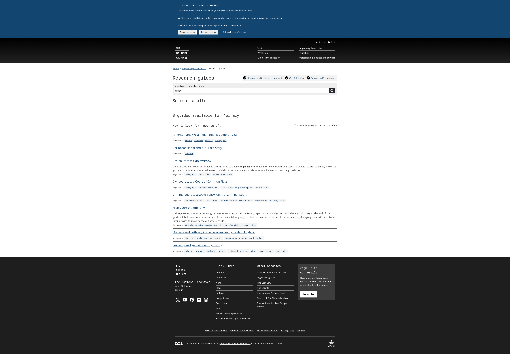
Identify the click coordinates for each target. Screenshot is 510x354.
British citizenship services (229, 313)
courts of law (204, 174)
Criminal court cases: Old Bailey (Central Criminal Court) (210, 195)
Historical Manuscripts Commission (233, 318)
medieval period (246, 238)
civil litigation (190, 174)
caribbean (198, 140)
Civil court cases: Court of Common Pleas (200, 181)
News (218, 282)
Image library (222, 298)
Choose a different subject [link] (264, 78)
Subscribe (308, 294)
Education (304, 52)
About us (220, 272)
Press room (221, 303)
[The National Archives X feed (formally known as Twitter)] (178, 300)
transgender (281, 251)
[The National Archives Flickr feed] (199, 300)
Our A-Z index (296, 78)
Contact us (221, 277)
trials (229, 174)
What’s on (263, 52)
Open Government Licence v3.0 (235, 343)
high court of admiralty (229, 225)
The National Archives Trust (271, 293)
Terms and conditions (268, 330)
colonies (208, 140)
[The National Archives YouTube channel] (185, 300)
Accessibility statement (216, 330)
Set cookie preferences (234, 32)
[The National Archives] (182, 53)
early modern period (244, 187)
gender (222, 251)
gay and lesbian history (206, 251)
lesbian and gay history (238, 251)
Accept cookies (187, 32)
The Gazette (263, 287)
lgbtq (253, 251)
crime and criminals (228, 200)
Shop (333, 42)
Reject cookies (208, 32)
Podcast (220, 293)
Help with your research (194, 68)
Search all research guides (189, 86)
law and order (219, 174)
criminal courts (245, 200)
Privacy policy (287, 330)
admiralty (189, 225)
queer (260, 251)
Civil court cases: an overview (192, 161)
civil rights (189, 251)
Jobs (218, 308)
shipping (246, 225)
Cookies (301, 330)
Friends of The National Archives (273, 298)
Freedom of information (242, 330)
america (188, 140)
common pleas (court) (208, 187)
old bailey (273, 200)
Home (176, 68)
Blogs (219, 287)
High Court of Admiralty (189, 208)
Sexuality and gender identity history (197, 245)
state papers (220, 140)
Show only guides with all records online (316, 125)
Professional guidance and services (317, 57)
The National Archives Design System (272, 305)
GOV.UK (331, 345)
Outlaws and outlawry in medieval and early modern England (214, 232)
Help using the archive (310, 48)
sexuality (269, 251)
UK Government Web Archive (271, 272)
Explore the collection (269, 57)
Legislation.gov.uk (266, 277)
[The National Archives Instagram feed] (206, 300)
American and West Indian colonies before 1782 (205, 135)
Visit (260, 48)
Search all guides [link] (322, 78)
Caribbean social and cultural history (197, 148)
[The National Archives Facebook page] (192, 300)
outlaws (259, 238)
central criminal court (194, 200)
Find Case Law (264, 282)
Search (322, 42)
